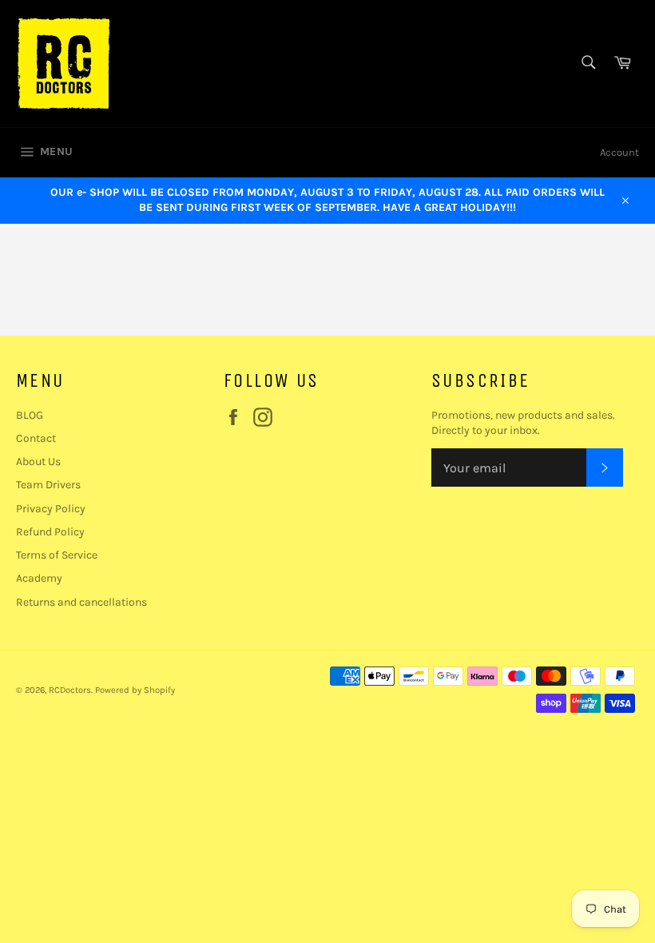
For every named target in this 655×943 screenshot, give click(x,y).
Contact (36, 438)
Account (619, 152)
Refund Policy (50, 532)
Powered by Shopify (135, 690)
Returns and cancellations (81, 602)
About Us (38, 461)
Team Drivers (48, 484)
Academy (39, 578)
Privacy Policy (50, 508)
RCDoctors (70, 690)
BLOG (29, 415)
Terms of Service (56, 555)
